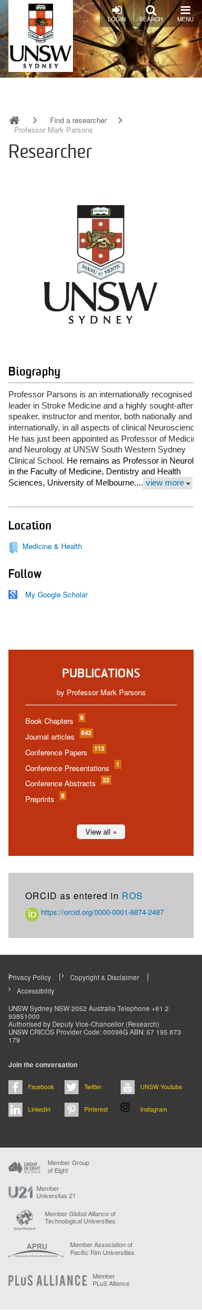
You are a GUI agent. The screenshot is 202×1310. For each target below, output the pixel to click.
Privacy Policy (29, 977)
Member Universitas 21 (56, 1192)
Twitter (93, 1086)
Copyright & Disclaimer (104, 977)
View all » (101, 831)
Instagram (153, 1109)
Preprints (44, 799)
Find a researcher (78, 120)
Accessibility (35, 991)
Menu (185, 19)
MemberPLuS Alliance (111, 1279)
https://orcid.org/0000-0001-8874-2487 (101, 911)
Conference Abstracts (66, 783)
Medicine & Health (52, 546)
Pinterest (96, 1109)
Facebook (41, 1086)
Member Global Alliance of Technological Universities (80, 1217)
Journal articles (57, 736)
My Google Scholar (56, 594)
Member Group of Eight (68, 1166)
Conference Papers (64, 752)
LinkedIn (39, 1109)
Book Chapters (53, 720)
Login (117, 19)
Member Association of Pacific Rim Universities (102, 1248)
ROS (132, 895)
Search (151, 19)
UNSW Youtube (161, 1086)
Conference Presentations (71, 768)
